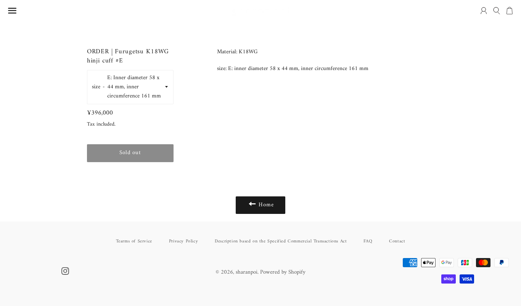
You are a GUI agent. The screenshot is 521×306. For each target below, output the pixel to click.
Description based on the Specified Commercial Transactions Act (281, 241)
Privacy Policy (183, 241)
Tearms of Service (134, 241)
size (96, 87)
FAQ (367, 241)
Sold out (130, 153)
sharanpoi (246, 272)
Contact (397, 241)
